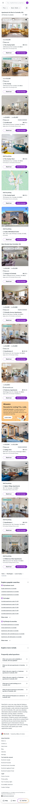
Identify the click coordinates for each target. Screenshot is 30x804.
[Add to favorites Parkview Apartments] (26, 365)
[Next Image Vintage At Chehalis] (25, 256)
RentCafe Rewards (6, 762)
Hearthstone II (8, 351)
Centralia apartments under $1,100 (9, 601)
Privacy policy (4, 779)
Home (3, 573)
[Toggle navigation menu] (3, 3)
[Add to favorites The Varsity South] (26, 172)
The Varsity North (9, 45)
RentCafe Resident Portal (7, 771)
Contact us (4, 743)
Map (6, 800)
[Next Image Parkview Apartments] (25, 372)
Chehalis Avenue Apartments (13, 312)
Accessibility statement (7, 784)
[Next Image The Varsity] (25, 66)
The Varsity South (9, 195)
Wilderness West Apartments (13, 559)
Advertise (3, 751)
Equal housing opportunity (8, 795)
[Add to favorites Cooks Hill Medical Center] (26, 209)
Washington (10, 573)
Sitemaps (3, 754)
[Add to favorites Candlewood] (26, 97)
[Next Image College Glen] (25, 432)
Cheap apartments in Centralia (8, 627)
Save (14, 800)
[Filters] (27, 7)
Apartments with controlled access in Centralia (12, 633)
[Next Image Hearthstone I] (25, 507)
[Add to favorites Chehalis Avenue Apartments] (26, 287)
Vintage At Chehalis (10, 273)
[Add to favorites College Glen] (26, 424)
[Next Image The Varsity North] (25, 27)
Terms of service (5, 776)
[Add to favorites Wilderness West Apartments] (26, 536)
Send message (21, 52)
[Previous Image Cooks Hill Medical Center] (4, 216)
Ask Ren (24, 800)
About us (3, 740)
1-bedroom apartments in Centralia (10, 591)
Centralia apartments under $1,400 (9, 610)
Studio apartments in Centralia (8, 588)
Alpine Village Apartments (12, 486)
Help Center (4, 746)
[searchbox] (17, 2)
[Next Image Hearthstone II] (25, 333)
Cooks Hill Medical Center (11, 231)
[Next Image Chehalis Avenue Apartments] (25, 295)
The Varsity (7, 83)
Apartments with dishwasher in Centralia (11, 636)
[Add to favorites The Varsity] (26, 58)
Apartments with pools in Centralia (9, 630)
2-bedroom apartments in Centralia (10, 594)
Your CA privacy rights (6, 781)
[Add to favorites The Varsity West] (26, 136)
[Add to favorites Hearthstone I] (26, 499)
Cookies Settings (5, 787)
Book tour (9, 52)
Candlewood (8, 122)
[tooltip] (6, 42)
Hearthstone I (8, 522)
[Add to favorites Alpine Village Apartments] (26, 463)
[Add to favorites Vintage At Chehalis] (26, 248)
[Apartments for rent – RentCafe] (5, 734)
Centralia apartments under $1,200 (9, 604)
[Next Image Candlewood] (25, 105)
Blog (2, 749)
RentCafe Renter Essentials (8, 765)
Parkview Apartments (10, 390)
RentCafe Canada (5, 760)
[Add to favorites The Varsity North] (26, 19)
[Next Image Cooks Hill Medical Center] (25, 216)
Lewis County (18, 573)
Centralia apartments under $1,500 (9, 613)
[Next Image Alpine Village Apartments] (25, 471)
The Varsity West (9, 159)
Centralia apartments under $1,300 (9, 607)
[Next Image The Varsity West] (25, 144)
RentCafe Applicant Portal (7, 768)
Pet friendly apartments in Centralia (10, 624)
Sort (26, 15)
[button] (15, 27)
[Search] (27, 3)
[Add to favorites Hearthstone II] (26, 326)
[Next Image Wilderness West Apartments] (25, 544)
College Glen (8, 449)
